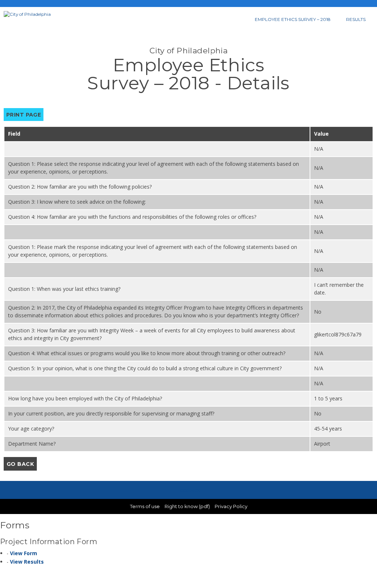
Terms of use (145, 506)
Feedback (188, 489)
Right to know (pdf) (187, 506)
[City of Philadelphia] (35, 14)
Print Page (23, 114)
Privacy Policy (231, 506)
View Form (23, 553)
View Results (27, 561)
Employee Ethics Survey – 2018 (293, 19)
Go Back (20, 464)
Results (356, 19)
